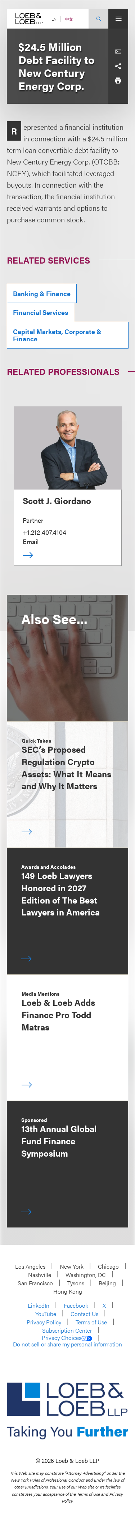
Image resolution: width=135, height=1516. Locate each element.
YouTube (45, 1314)
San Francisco (35, 1283)
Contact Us (84, 1314)
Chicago (108, 1266)
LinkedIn (38, 1305)
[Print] (118, 80)
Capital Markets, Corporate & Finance (57, 335)
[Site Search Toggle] (98, 19)
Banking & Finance (42, 293)
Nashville (39, 1275)
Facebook (76, 1305)
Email (31, 541)
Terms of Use (91, 1322)
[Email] (118, 51)
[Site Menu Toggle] (118, 19)
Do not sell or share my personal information (67, 1344)
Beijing (107, 1283)
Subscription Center (67, 1330)
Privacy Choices (61, 1337)
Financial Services (40, 312)
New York (72, 1266)
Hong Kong (67, 1291)
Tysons (75, 1283)
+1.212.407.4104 (44, 532)
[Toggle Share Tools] (118, 66)
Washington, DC (86, 1275)
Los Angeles (30, 1266)
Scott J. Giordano (57, 500)
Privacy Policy (44, 1322)
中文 (69, 19)
